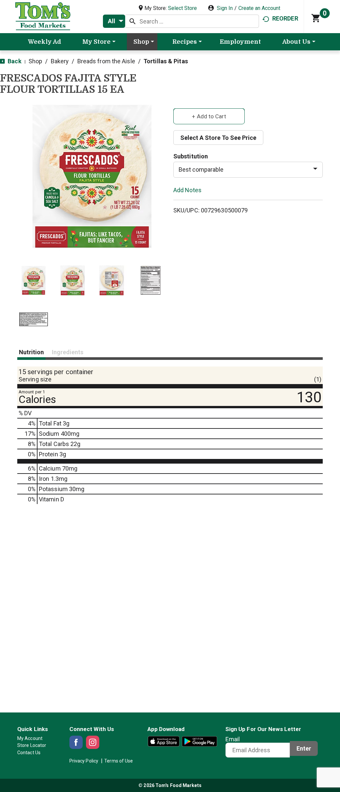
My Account (29, 738)
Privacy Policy (83, 761)
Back (14, 61)
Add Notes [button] (187, 189)
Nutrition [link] (31, 352)
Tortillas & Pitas (165, 61)
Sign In (225, 8)
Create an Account (259, 8)
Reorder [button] (285, 18)
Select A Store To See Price (218, 137)
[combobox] (114, 21)
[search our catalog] (132, 21)
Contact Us (29, 752)
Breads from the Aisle (106, 61)
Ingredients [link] (67, 352)
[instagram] (92, 742)
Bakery (60, 61)
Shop (35, 61)
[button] (33, 280)
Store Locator (31, 745)
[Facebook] (76, 742)
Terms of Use (118, 761)
